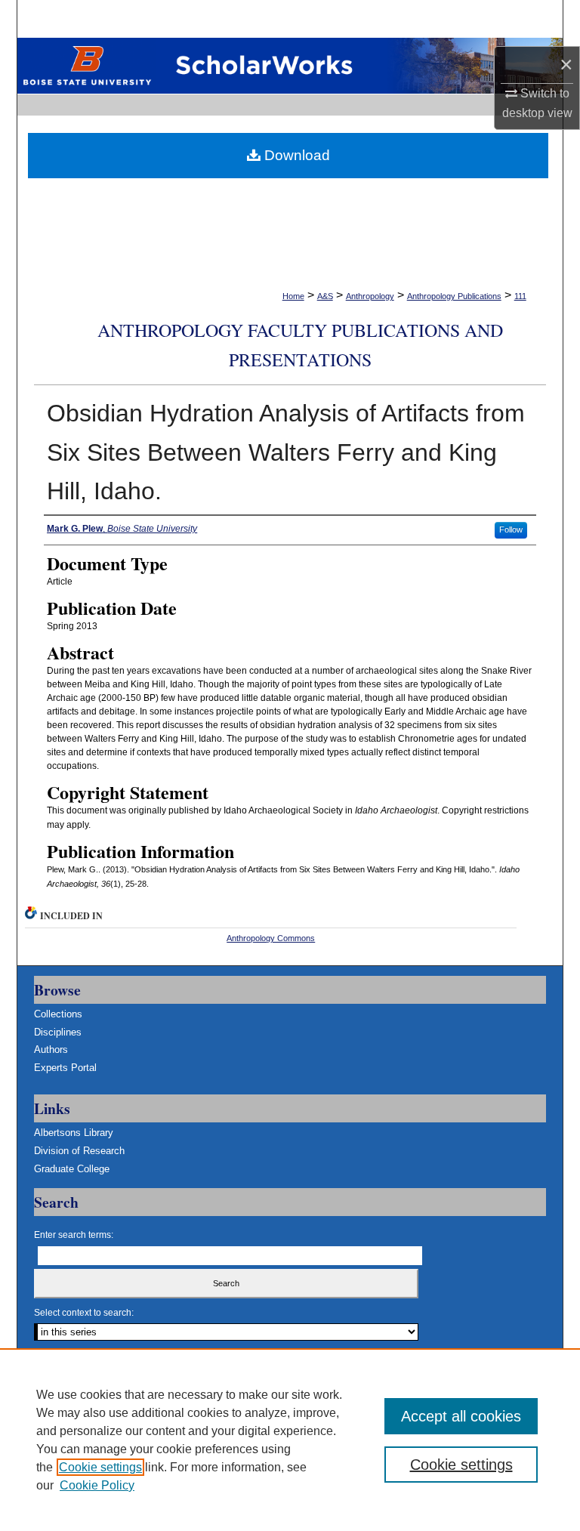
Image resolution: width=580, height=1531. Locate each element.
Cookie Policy (97, 1485)
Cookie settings (100, 1467)
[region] (290, 1439)
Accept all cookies (461, 1416)
